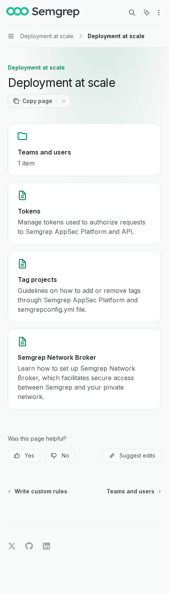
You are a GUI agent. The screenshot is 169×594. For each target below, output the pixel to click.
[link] (84, 149)
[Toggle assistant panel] (146, 12)
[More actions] (159, 12)
